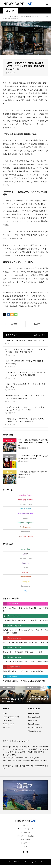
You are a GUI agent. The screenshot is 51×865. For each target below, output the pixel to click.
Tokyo (25, 590)
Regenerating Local (25, 522)
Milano (25, 518)
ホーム (25, 825)
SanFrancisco (25, 527)
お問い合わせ (25, 839)
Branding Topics (8, 724)
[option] (13, 695)
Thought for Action (25, 536)
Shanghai (25, 581)
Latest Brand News (25, 504)
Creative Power (25, 495)
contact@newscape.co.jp (36, 766)
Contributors (25, 832)
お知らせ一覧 (38, 335)
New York (25, 572)
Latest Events (25, 509)
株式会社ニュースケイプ (19, 741)
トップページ (25, 843)
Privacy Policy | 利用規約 (25, 836)
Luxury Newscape (25, 513)
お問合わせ (6, 727)
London (25, 563)
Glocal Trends (7, 720)
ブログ (25, 846)
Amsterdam (25, 549)
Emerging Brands (25, 499)
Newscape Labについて (11, 717)
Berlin (25, 554)
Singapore (25, 532)
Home (5, 713)
